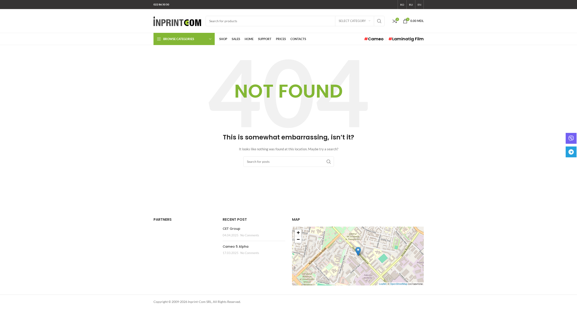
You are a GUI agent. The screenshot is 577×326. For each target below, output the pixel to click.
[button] (358, 251)
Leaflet (382, 283)
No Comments (249, 235)
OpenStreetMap (398, 283)
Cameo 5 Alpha (235, 246)
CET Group (231, 228)
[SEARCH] (379, 21)
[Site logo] (177, 20)
